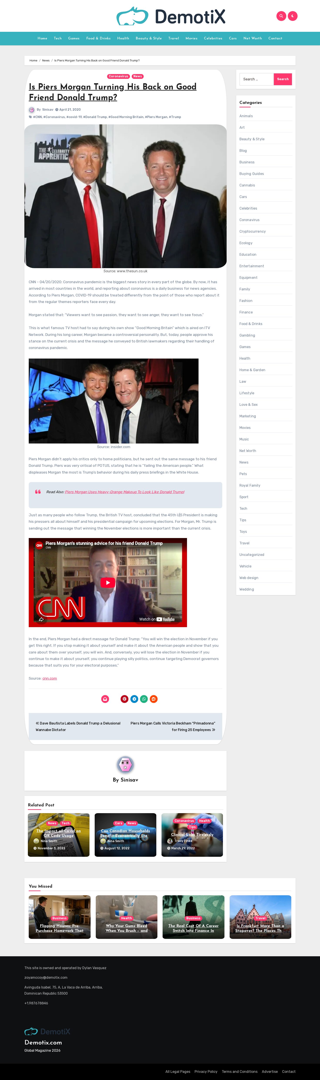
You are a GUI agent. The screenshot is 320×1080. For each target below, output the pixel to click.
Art (242, 127)
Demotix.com (43, 1042)
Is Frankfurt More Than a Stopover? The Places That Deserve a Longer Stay (260, 931)
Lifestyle (246, 393)
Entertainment (251, 266)
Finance (246, 312)
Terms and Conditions (240, 1072)
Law (242, 381)
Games (74, 38)
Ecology (246, 243)
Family (244, 289)
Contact (275, 38)
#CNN (37, 117)
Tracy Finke (183, 841)
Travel (173, 38)
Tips (192, 827)
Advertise (270, 1072)
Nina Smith (49, 841)
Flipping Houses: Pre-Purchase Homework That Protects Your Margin (60, 931)
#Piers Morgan (156, 117)
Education (248, 254)
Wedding (246, 589)
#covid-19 (74, 117)
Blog (243, 151)
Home (42, 38)
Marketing (247, 416)
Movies (191, 38)
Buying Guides (251, 174)
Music (244, 439)
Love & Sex (248, 405)
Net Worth (252, 38)
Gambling (247, 335)
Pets (243, 474)
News (137, 76)
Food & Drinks (98, 38)
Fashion (246, 301)
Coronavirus (118, 76)
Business (247, 162)
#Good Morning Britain (125, 117)
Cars (233, 38)
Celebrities (213, 38)
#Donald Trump (95, 117)
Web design (249, 578)
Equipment (248, 278)
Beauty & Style (149, 38)
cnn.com (49, 678)
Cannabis (247, 185)
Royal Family (249, 485)
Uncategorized (251, 555)
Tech (58, 38)
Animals (246, 116)
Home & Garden (252, 370)
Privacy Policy (206, 1072)
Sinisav (47, 110)
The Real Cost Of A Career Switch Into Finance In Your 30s (193, 931)
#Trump (175, 117)
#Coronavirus (54, 117)
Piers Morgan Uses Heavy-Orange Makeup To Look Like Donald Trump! (124, 492)
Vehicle (245, 566)
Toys (243, 532)
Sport (244, 497)
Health (123, 38)
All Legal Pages (177, 1072)
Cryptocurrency (252, 231)
